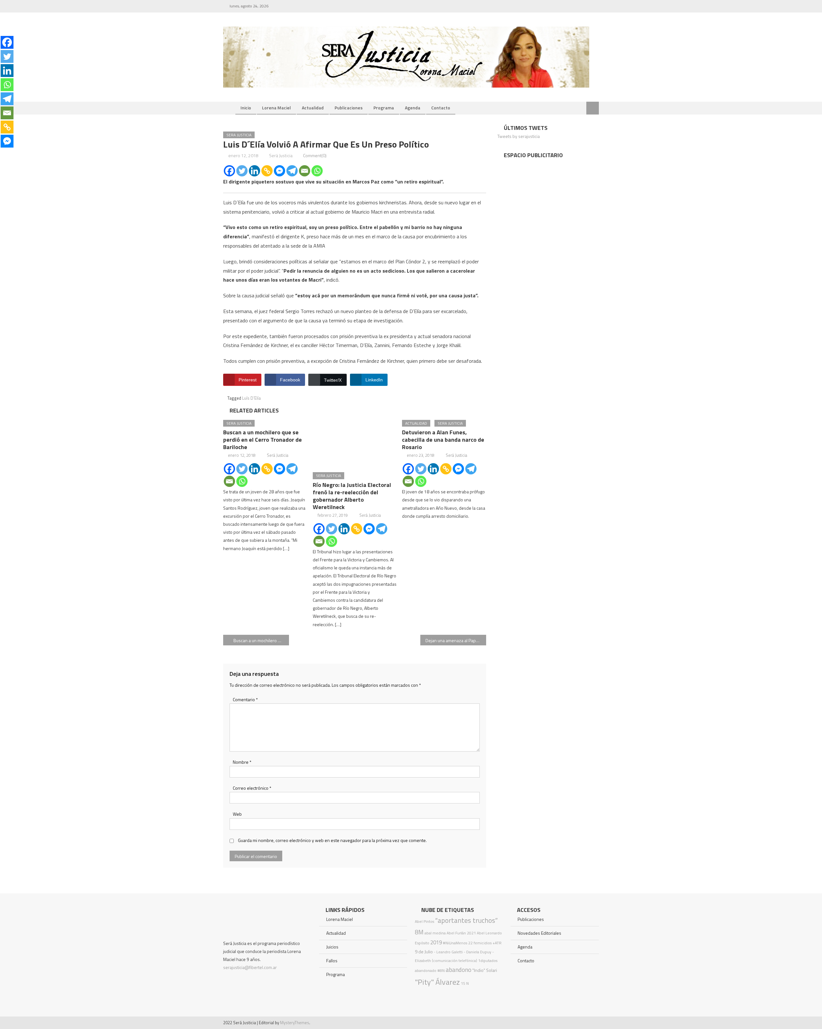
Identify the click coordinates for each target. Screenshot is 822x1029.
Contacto (440, 107)
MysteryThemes (294, 1022)
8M (419, 932)
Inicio (245, 107)
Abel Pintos (424, 921)
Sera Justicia (238, 135)
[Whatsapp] (317, 170)
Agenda (412, 107)
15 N (465, 983)
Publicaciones (349, 107)
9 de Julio (424, 951)
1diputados (487, 960)
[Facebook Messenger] (279, 170)
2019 (436, 942)
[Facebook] (229, 170)
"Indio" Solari (484, 970)
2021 (471, 933)
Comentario (245, 699)
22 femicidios (480, 943)
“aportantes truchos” (466, 920)
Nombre (242, 762)
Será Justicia (281, 155)
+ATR (497, 943)
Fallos (331, 960)
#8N (441, 970)
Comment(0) (315, 155)
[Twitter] (242, 170)
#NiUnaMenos (455, 943)
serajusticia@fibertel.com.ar (250, 967)
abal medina (435, 933)
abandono (458, 969)
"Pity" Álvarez (437, 982)
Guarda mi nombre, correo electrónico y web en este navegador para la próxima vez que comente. (332, 840)
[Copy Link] (267, 170)
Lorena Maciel (276, 107)
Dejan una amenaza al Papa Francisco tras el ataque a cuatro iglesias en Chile (455, 640)
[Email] (304, 170)
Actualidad (313, 107)
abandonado (425, 970)
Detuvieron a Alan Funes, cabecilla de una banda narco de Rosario (443, 439)
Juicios (332, 946)
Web (237, 814)
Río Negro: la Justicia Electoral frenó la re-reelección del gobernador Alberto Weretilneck (352, 495)
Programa (383, 107)
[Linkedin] (254, 170)
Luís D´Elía (251, 398)
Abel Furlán (456, 933)
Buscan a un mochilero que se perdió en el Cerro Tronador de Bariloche (262, 439)
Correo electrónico (252, 788)
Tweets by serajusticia (518, 136)
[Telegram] (292, 170)
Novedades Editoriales (539, 933)
